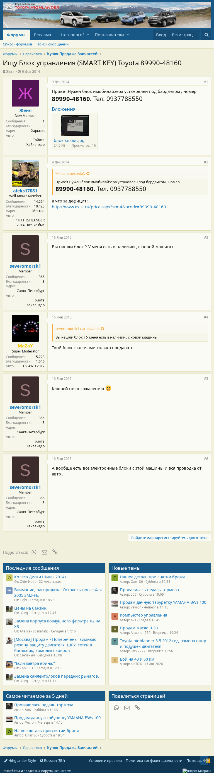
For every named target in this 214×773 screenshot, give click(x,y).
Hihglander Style (22, 760)
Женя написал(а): (70, 173)
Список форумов (17, 44)
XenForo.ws (62, 771)
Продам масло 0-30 (139, 628)
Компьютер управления (143, 615)
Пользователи (109, 34)
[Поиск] (206, 35)
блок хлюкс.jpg (69, 140)
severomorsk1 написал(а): (77, 328)
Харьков (38, 130)
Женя (10, 71)
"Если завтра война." (34, 663)
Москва (38, 210)
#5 (206, 378)
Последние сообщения (32, 568)
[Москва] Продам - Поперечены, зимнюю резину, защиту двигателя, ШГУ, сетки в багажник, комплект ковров (55, 644)
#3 (206, 237)
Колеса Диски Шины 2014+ (40, 576)
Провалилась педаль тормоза (149, 589)
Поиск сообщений (53, 44)
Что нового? (71, 34)
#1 (206, 81)
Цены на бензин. (30, 608)
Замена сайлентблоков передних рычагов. (56, 676)
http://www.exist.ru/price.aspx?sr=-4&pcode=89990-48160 (109, 206)
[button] (88, 35)
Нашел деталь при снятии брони (152, 576)
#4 (206, 317)
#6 (206, 458)
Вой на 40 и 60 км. (137, 659)
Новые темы (125, 568)
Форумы (16, 34)
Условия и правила (105, 760)
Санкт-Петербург (31, 290)
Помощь (194, 760)
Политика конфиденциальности (154, 760)
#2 (206, 162)
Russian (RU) (54, 760)
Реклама (42, 34)
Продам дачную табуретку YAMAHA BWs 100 (163, 602)
